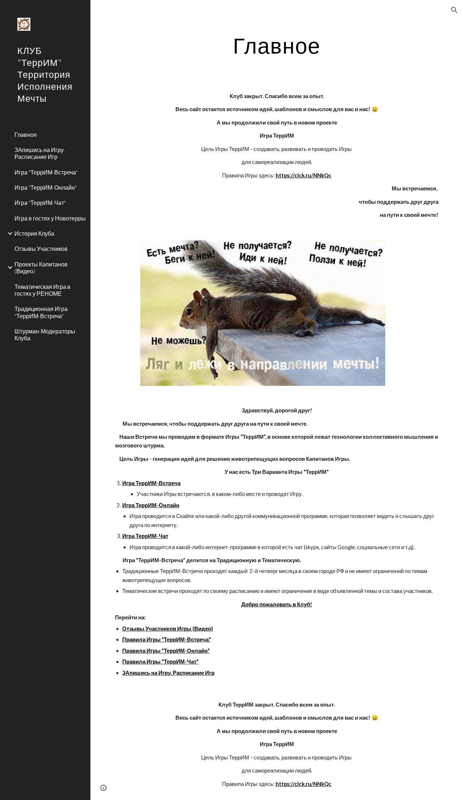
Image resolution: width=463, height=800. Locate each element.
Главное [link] (25, 134)
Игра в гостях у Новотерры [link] (50, 218)
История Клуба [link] (34, 233)
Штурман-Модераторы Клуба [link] (44, 334)
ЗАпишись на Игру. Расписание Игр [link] (39, 153)
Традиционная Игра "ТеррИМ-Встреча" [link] (41, 312)
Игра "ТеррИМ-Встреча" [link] (46, 172)
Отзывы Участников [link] (41, 248)
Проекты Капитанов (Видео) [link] (41, 267)
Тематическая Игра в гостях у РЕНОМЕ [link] (42, 290)
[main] (277, 45)
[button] (454, 10)
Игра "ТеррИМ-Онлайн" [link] (45, 187)
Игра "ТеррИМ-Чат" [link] (40, 202)
